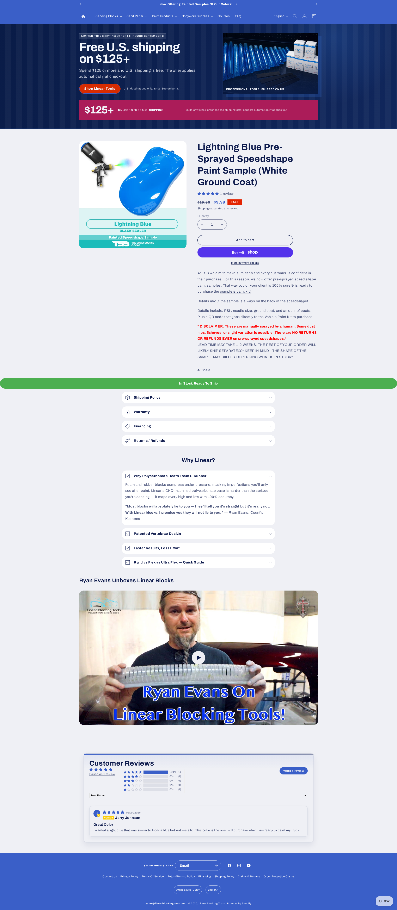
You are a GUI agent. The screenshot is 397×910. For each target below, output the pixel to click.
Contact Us (110, 876)
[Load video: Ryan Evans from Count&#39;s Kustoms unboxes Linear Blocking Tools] (198, 658)
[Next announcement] (316, 4)
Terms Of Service (153, 876)
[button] (108, 16)
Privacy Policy (129, 876)
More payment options (245, 262)
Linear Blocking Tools (212, 903)
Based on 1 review (102, 774)
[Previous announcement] (80, 4)
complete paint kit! (235, 291)
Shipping (203, 208)
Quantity (203, 215)
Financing (204, 876)
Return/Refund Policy (181, 876)
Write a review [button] (293, 770)
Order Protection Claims (279, 876)
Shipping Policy (224, 876)
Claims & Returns (249, 876)
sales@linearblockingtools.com (166, 903)
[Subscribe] (216, 865)
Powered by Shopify (239, 903)
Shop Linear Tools (100, 88)
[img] (114, 812)
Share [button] (206, 370)
